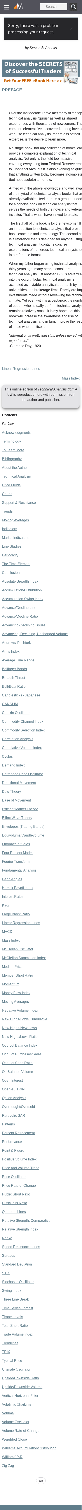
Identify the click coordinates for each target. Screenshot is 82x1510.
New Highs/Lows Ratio (20, 1037)
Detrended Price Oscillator (22, 774)
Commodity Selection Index (23, 730)
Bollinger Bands (14, 669)
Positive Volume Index (19, 1159)
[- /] (19, 7)
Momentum (10, 984)
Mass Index (71, 378)
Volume (8, 1413)
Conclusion (11, 573)
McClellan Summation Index (24, 958)
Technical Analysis (16, 476)
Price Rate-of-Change (19, 1185)
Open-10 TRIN (13, 1089)
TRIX (6, 1352)
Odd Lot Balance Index (19, 1045)
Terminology (11, 441)
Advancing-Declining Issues (23, 625)
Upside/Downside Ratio (20, 1378)
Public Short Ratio (16, 1194)
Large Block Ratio (16, 914)
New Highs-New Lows (19, 1028)
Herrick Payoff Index (17, 888)
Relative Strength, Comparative (26, 1220)
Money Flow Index (16, 993)
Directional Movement (19, 783)
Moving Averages (15, 520)
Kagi (5, 905)
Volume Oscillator (15, 1422)
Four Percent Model (17, 853)
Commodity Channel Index (22, 721)
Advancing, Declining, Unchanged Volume (35, 634)
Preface (8, 424)
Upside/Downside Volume (22, 1387)
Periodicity (10, 555)
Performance (12, 1142)
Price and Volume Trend (20, 1168)
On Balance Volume (17, 1072)
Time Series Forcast (17, 1308)
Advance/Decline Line (19, 608)
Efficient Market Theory (20, 809)
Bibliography (12, 459)
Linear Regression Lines (21, 369)
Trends (7, 511)
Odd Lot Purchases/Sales (22, 1054)
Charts (7, 494)
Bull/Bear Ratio (14, 686)
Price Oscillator (14, 1177)
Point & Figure (13, 1150)
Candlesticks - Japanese (21, 695)
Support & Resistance (19, 503)
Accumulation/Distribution (22, 590)
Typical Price (12, 1360)
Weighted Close (14, 1439)
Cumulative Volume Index (22, 748)
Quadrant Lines (14, 1212)
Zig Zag (8, 1466)
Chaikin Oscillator (16, 713)
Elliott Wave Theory (17, 818)
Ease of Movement (16, 800)
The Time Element (16, 564)
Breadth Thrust (13, 678)
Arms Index (10, 651)
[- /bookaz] (41, 84)
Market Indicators (15, 538)
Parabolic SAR (13, 1115)
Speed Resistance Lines (21, 1247)
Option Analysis (14, 1098)
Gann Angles (12, 879)
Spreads (8, 1255)
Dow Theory (11, 791)
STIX (6, 1273)
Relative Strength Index (20, 1229)
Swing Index (11, 1290)
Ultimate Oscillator (16, 1369)
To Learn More (13, 450)
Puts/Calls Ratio (14, 1203)
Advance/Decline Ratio (20, 616)
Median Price (12, 967)
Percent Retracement (18, 1133)
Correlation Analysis (17, 739)
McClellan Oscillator (17, 949)
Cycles (7, 756)
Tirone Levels (12, 1317)
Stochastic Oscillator (18, 1282)
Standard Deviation (17, 1264)
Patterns (8, 1124)
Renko (7, 1238)
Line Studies (11, 546)
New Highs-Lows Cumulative (24, 1019)
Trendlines (10, 1343)
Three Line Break (15, 1299)
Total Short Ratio (15, 1325)
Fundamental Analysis (19, 870)
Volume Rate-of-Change (21, 1431)
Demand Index (13, 765)
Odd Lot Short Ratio (17, 1063)
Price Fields (11, 485)
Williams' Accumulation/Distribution (29, 1448)
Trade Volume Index (17, 1334)
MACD (7, 931)
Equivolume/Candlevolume (23, 835)
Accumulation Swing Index (22, 599)
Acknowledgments (16, 432)
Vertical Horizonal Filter (20, 1395)
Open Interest (12, 1080)
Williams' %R (12, 1457)
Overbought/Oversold (18, 1107)
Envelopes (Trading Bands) (23, 826)
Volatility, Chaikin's (16, 1404)
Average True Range (18, 660)
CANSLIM (10, 704)
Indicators (9, 529)
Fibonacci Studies (16, 844)
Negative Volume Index (20, 1010)
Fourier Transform (16, 861)
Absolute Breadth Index (20, 581)
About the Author (15, 467)
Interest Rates (12, 896)
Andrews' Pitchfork (16, 643)
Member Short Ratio (17, 975)
